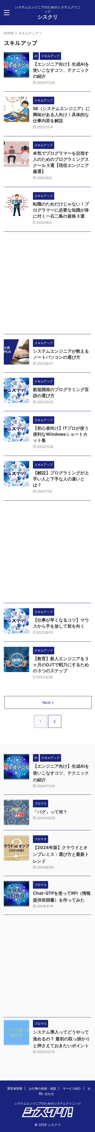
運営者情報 (14, 1088)
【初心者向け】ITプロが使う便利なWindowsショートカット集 (61, 434)
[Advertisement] (47, 284)
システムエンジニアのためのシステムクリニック (47, 1103)
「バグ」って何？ (50, 811)
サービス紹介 (72, 1088)
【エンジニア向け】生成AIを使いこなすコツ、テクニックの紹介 (61, 70)
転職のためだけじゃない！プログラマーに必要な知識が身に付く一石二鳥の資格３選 (61, 210)
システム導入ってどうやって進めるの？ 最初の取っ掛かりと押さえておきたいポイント (61, 1039)
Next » (48, 702)
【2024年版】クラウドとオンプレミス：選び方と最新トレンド (61, 854)
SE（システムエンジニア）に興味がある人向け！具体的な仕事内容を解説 (61, 114)
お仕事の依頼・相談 (42, 1088)
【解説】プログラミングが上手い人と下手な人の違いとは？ (61, 478)
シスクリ (47, 17)
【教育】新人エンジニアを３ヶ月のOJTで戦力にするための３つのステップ (61, 664)
